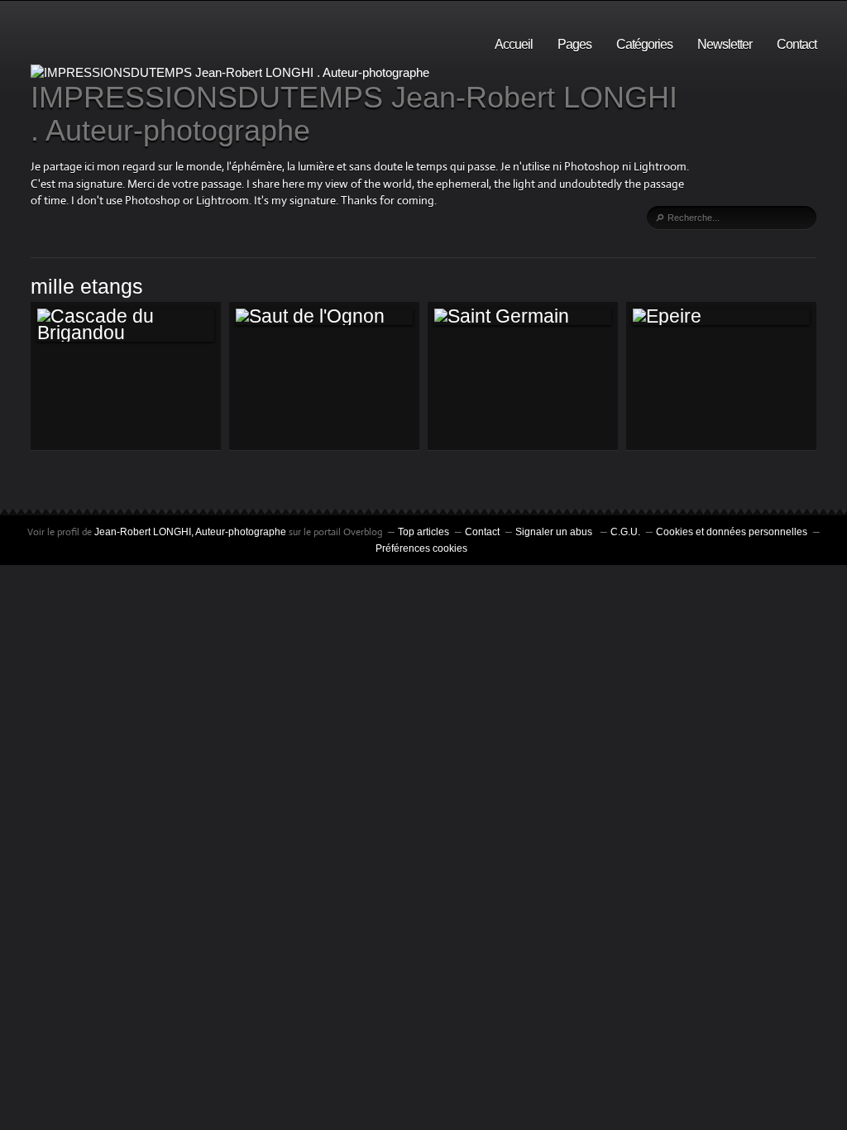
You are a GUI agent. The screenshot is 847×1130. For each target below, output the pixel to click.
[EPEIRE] (721, 317)
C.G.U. (625, 532)
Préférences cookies (421, 548)
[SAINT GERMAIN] (522, 317)
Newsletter (724, 44)
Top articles (423, 532)
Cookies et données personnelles (731, 532)
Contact (796, 44)
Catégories (644, 44)
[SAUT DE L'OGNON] (324, 317)
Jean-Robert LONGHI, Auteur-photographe (191, 532)
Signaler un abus (555, 532)
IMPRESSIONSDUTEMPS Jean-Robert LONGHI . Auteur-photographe (354, 113)
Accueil (514, 44)
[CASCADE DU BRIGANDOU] (125, 325)
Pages (574, 44)
